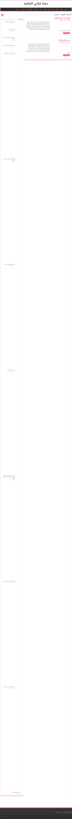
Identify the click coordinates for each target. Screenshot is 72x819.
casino (22, 9)
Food (65, 9)
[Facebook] (2, 817)
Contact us (18, 9)
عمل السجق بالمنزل (11, 370)
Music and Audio (28, 9)
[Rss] (3, 817)
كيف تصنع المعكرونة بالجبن (10, 264)
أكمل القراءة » (66, 33)
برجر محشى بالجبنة (64, 40)
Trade (40, 9)
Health (61, 9)
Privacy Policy (67, 812)
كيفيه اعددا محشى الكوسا (62, 18)
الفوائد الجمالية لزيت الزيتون (9, 686)
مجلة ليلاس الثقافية (36, 3)
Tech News (36, 9)
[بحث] (2, 15)
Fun (53, 9)
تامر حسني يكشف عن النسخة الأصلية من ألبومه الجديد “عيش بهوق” (9, 477)
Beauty (57, 9)
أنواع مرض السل (11, 29)
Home (69, 9)
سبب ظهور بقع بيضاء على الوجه (9, 45)
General (49, 9)
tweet (65, 35)
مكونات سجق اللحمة (16, 792)
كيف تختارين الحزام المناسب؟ (9, 53)
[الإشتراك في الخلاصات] (24, 14)
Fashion (44, 9)
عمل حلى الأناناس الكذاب (10, 21)
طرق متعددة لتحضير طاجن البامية (8, 581)
